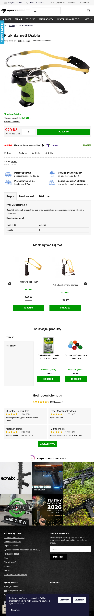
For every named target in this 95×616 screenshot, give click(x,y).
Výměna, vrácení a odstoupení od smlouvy (21, 549)
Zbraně (42, 225)
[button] (28, 301)
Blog (5, 557)
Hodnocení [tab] (26, 196)
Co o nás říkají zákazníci (13, 537)
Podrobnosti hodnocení (41, 40)
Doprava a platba (10, 545)
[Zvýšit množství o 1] (32, 132)
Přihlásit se (58, 556)
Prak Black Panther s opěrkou (64, 285)
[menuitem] (7, 19)
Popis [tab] (10, 196)
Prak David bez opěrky (28, 282)
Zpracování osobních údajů (14, 574)
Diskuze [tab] (44, 196)
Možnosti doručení (11, 121)
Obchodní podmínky (12, 541)
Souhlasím (79, 600)
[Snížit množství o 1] (24, 132)
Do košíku (63, 132)
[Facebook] (5, 603)
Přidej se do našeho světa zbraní (50, 458)
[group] (28, 282)
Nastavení (15, 610)
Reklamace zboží (10, 553)
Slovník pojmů (9, 562)
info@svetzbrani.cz (15, 3)
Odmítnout (64, 600)
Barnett (14, 161)
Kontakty (7, 566)
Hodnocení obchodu (47, 395)
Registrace (84, 3)
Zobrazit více (47, 444)
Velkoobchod (9, 570)
